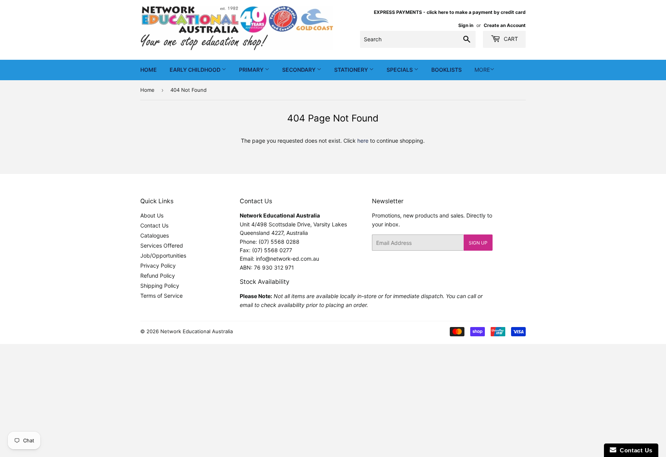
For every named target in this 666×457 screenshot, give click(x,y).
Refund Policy (157, 275)
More (482, 69)
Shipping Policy (159, 285)
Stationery (351, 69)
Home (148, 69)
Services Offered (161, 245)
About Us (151, 215)
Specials (400, 69)
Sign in (465, 25)
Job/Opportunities (163, 255)
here (362, 140)
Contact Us (154, 225)
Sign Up (478, 243)
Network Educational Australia (196, 331)
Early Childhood (196, 69)
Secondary (299, 69)
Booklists (446, 69)
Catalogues (154, 235)
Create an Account (505, 25)
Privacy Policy (158, 265)
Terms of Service (161, 295)
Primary (252, 69)
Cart (510, 38)
